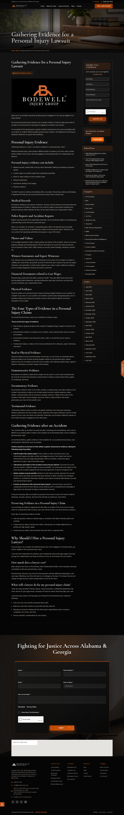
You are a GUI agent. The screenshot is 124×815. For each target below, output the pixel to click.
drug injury (89, 224)
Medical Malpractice (57, 784)
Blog (73, 6)
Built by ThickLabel (41, 812)
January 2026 (90, 306)
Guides (86, 773)
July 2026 (89, 287)
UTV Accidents (90, 266)
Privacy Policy (31, 707)
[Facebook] (12, 801)
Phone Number (68, 670)
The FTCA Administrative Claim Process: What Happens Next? (95, 159)
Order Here (97, 139)
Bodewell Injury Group (22, 73)
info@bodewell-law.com (21, 785)
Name (20, 670)
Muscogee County (72, 776)
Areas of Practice (64, 6)
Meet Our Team (51, 6)
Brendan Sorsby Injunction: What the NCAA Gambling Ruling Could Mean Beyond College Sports (97, 182)
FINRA (87, 231)
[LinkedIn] (17, 801)
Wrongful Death (90, 274)
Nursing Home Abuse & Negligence (96, 239)
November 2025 (90, 314)
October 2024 (90, 333)
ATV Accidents (90, 196)
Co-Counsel (103, 776)
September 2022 (91, 356)
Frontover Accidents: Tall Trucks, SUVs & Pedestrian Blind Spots (95, 176)
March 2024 (89, 341)
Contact (79, 6)
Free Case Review (104, 6)
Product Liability (90, 247)
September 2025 (91, 322)
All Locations (71, 779)
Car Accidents (90, 212)
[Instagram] (21, 801)
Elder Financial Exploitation (94, 227)
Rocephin (88, 255)
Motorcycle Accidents (92, 235)
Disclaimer (21, 707)
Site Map (95, 812)
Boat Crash (89, 208)
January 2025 (90, 329)
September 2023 (91, 349)
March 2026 (89, 298)
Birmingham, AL (71, 767)
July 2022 (89, 360)
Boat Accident (90, 204)
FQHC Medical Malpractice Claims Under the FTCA (96, 154)
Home (42, 6)
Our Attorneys (104, 770)
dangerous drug (90, 220)
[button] (2, 804)
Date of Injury (68, 682)
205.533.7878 (18, 782)
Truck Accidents (90, 262)
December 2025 (90, 310)
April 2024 (89, 337)
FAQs (85, 770)
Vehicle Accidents (91, 270)
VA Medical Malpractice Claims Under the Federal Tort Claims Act (97, 170)
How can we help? (24, 694)
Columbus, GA (71, 770)
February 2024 (90, 345)
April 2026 (89, 294)
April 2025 (89, 325)
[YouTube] (25, 801)
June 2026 (89, 290)
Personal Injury (90, 243)
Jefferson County (72, 773)
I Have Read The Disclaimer (30, 712)
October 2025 (90, 318)
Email (20, 682)
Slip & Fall (89, 258)
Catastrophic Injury (56, 781)
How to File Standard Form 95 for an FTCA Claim (96, 165)
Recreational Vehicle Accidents (95, 251)
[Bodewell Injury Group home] (19, 6)
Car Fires (88, 216)
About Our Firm (104, 767)
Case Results (87, 776)
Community (103, 773)
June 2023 (89, 352)
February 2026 (90, 302)
